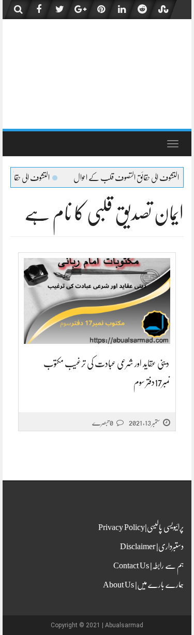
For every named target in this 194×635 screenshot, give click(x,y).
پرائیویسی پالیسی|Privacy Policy (141, 527)
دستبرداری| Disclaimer (152, 546)
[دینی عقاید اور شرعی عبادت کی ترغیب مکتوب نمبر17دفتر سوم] (97, 301)
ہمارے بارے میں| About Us (143, 584)
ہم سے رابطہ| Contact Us (148, 565)
